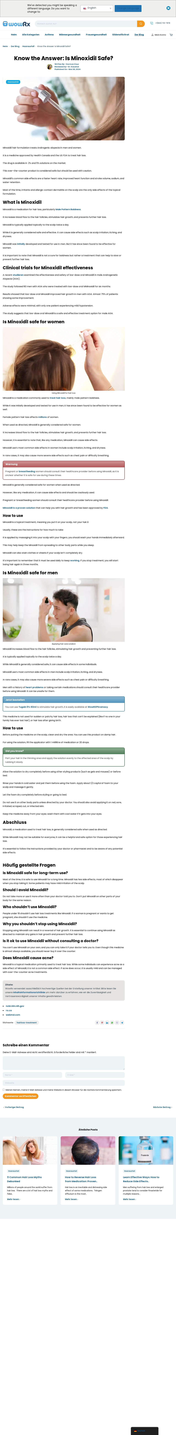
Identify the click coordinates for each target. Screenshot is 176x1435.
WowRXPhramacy (98, 707)
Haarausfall (28, 46)
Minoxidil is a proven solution (19, 507)
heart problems (34, 687)
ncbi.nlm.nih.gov (15, 1006)
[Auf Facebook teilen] (97, 1022)
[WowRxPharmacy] (16, 23)
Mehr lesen (13, 1199)
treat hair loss (58, 398)
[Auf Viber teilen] (117, 1022)
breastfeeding (27, 471)
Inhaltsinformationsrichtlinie (29, 992)
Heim (5, 46)
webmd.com (13, 1014)
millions (42, 417)
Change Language (128, 8)
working (74, 560)
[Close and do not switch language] (166, 8)
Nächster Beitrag (161, 1107)
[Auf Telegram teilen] (122, 1022)
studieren (18, 275)
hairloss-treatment (27, 1022)
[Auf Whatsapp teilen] (112, 1022)
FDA (105, 507)
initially (21, 244)
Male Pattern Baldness (68, 209)
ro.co (9, 1010)
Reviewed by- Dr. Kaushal (67, 67)
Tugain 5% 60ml (27, 707)
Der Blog (15, 46)
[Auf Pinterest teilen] (102, 1022)
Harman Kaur (72, 64)
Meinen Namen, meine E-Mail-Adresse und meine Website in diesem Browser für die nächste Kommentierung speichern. (64, 1090)
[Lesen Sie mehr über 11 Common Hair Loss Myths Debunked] (30, 1150)
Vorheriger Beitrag (14, 1107)
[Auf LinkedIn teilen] (107, 1022)
